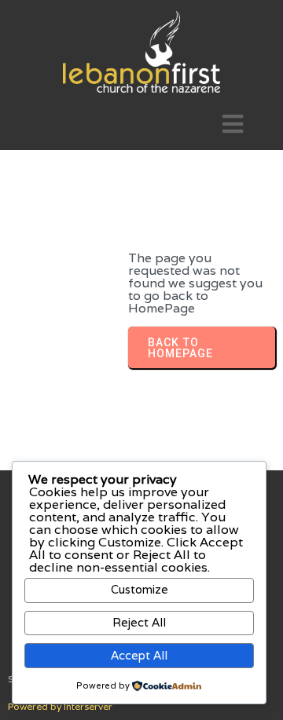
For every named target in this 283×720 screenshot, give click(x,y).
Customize (139, 589)
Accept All (139, 655)
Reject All (139, 622)
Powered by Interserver (60, 706)
